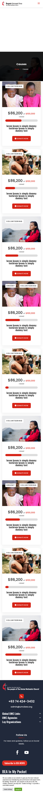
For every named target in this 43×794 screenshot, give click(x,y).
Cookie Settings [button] (8, 789)
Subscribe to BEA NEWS (14, 763)
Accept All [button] (18, 789)
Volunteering (14, 86)
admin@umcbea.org (21, 706)
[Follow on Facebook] (17, 752)
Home (17, 69)
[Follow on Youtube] (26, 752)
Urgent (10, 286)
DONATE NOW (22, 138)
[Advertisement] (21, 29)
